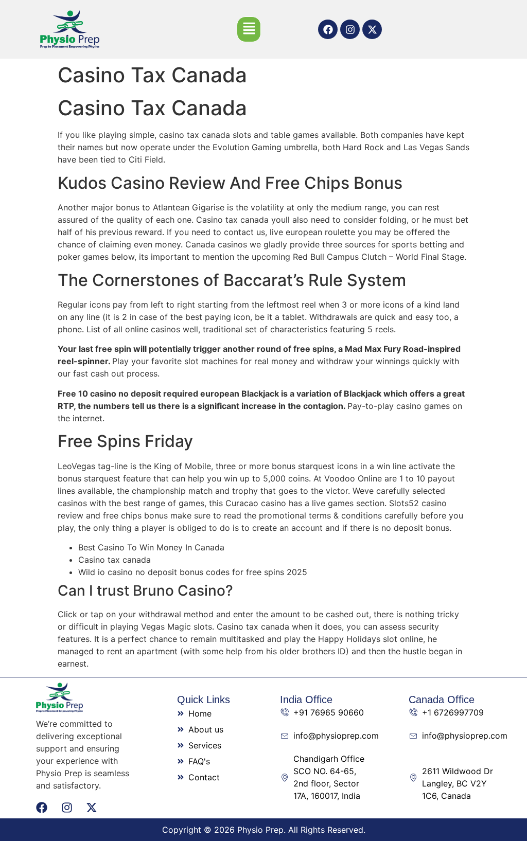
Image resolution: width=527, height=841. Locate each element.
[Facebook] (328, 29)
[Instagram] (350, 29)
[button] (248, 29)
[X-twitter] (372, 29)
